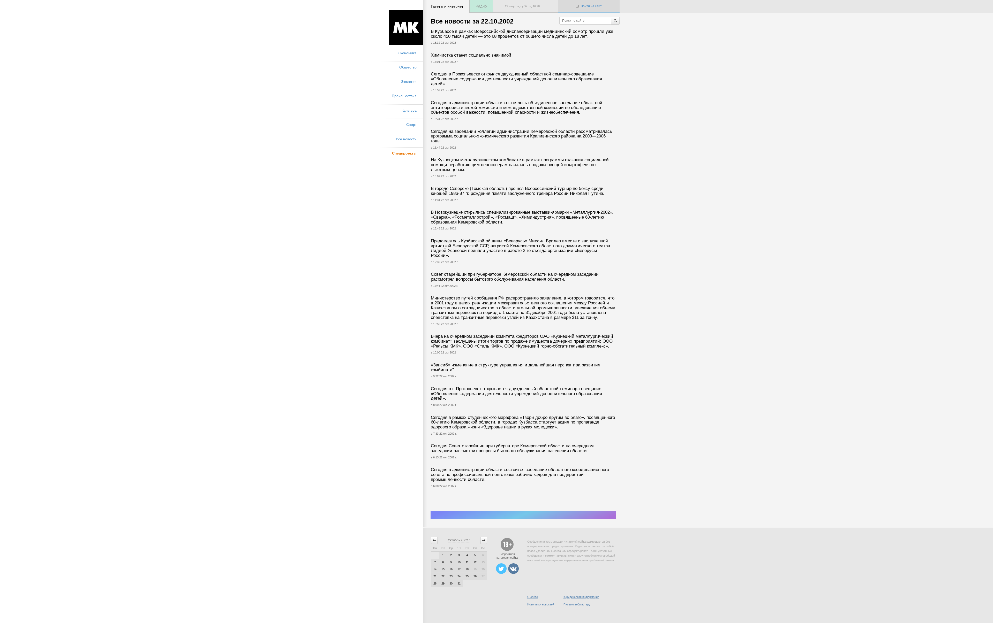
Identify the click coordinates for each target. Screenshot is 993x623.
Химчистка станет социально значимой (471, 55)
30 (451, 583)
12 (475, 562)
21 (435, 576)
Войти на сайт (591, 6)
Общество (408, 67)
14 (435, 569)
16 (451, 569)
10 (459, 562)
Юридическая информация (581, 596)
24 (459, 576)
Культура (409, 110)
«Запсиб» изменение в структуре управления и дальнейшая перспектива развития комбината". (515, 367)
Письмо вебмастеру (576, 604)
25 (467, 576)
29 (443, 583)
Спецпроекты (404, 153)
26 (475, 576)
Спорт (411, 124)
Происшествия (404, 96)
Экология (409, 82)
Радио (481, 6)
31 (459, 583)
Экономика (407, 53)
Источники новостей (540, 604)
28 (435, 583)
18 (467, 569)
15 (443, 569)
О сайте (532, 596)
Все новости (406, 139)
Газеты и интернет (447, 6)
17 (459, 569)
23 (451, 576)
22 (443, 576)
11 (467, 562)
